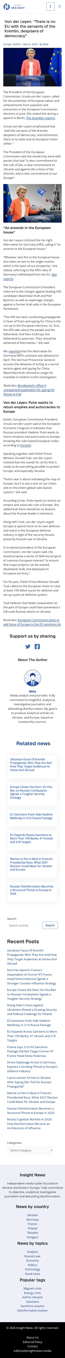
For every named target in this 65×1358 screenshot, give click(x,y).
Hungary (32, 1237)
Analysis (32, 1252)
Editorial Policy (32, 1342)
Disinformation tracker (32, 1310)
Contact (32, 1346)
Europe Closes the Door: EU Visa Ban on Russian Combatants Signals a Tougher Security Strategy (31, 792)
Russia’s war (32, 1256)
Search (11, 919)
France (32, 1224)
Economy (32, 1260)
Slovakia (32, 1233)
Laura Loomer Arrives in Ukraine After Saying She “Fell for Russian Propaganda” (29, 1082)
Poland (32, 1228)
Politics (17, 44)
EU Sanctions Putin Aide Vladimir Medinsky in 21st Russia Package (31, 816)
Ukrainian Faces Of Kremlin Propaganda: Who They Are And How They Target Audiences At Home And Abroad (31, 764)
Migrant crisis (32, 1288)
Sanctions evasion (32, 1306)
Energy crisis (32, 1293)
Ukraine (32, 1215)
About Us (32, 1337)
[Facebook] (37, 646)
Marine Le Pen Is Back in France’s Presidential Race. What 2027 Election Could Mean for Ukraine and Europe (31, 864)
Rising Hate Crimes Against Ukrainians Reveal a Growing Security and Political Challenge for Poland (32, 1009)
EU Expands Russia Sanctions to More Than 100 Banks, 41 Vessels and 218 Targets (31, 838)
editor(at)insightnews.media (32, 1351)
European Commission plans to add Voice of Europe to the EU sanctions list (32, 622)
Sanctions (32, 1302)
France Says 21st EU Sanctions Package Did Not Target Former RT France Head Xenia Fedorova (30, 1051)
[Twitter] (28, 646)
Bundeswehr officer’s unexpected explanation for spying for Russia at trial (29, 389)
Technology (32, 1269)
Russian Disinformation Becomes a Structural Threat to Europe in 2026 (31, 890)
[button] (60, 6)
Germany (32, 1219)
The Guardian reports (40, 118)
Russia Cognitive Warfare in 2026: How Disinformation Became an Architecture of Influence (29, 1123)
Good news (32, 1274)
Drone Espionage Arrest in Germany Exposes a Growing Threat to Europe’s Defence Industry (32, 1066)
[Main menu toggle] (50, 6)
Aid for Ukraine (32, 1297)
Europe (7, 44)
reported (14, 351)
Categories (14, 1143)
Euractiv (25, 445)
